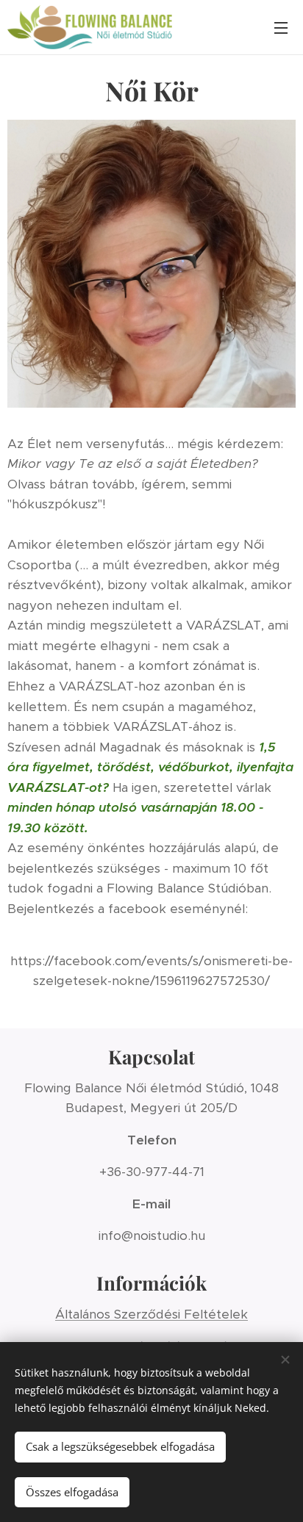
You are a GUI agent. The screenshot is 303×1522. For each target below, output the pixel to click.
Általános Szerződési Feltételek (151, 1314)
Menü (281, 27)
